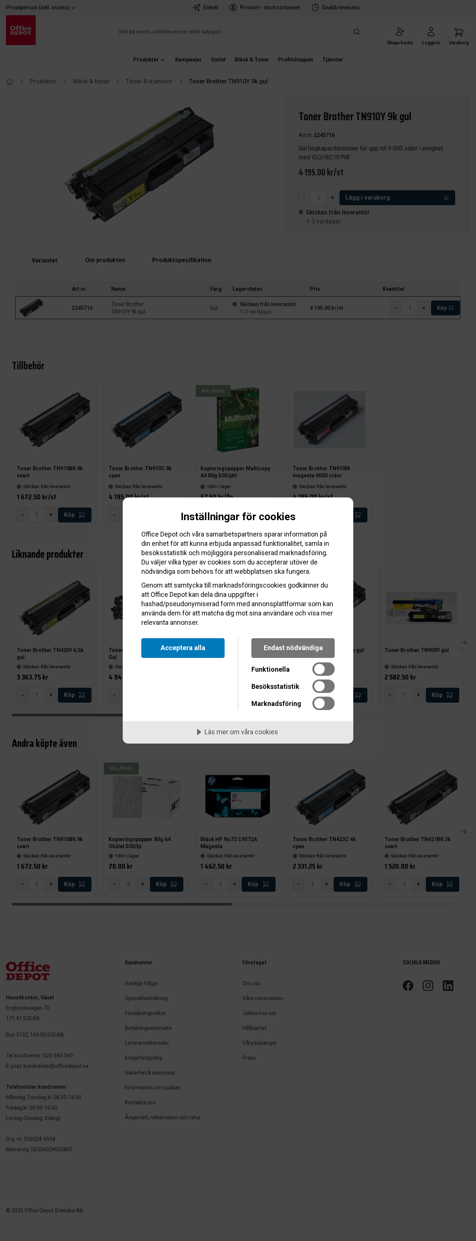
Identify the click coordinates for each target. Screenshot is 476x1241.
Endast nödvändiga (293, 648)
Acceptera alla (183, 648)
